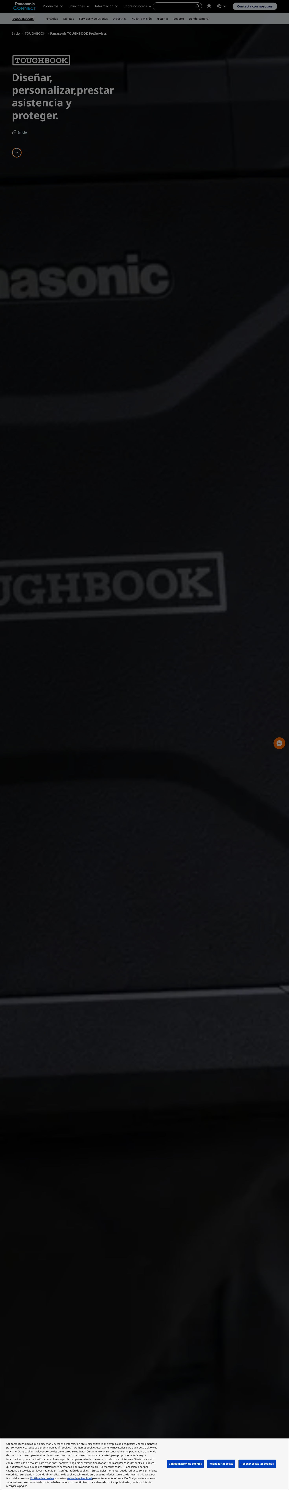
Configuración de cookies (185, 1463)
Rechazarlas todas (221, 1463)
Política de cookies (42, 1478)
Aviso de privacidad (79, 1478)
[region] (144, 1464)
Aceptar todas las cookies (257, 1463)
